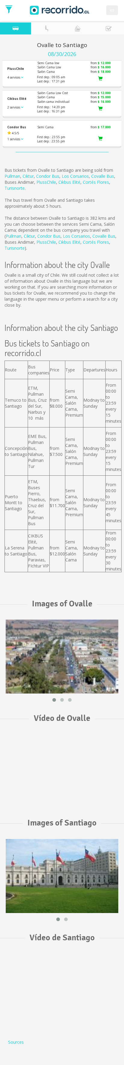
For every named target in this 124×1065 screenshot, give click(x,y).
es (112, 10)
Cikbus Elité (69, 182)
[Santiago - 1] (62, 876)
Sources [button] (16, 1042)
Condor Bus (47, 176)
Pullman (12, 176)
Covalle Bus (102, 176)
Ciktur (28, 176)
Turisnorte (15, 188)
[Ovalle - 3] (62, 657)
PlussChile (46, 182)
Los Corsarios (75, 176)
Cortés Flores (96, 182)
